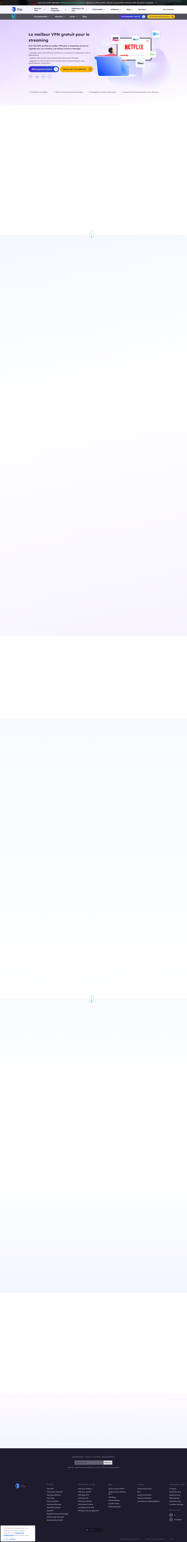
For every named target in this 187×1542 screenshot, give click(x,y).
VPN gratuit (120, 778)
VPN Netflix (50, 370)
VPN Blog (112, 1497)
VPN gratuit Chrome (85, 1504)
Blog (85, 17)
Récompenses (174, 1498)
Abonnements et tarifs (55, 1520)
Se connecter (168, 9)
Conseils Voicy (113, 1503)
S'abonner (107, 1462)
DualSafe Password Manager (57, 1514)
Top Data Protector (54, 1507)
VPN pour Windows (85, 1489)
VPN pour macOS (84, 1492)
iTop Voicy (50, 1498)
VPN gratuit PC (83, 1495)
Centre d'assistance (144, 1489)
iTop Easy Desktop (53, 1495)
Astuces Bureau (114, 1500)
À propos (172, 1489)
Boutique (142, 9)
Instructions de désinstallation (148, 1501)
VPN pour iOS (83, 1498)
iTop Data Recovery (54, 1504)
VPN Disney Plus (82, 373)
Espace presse (174, 1495)
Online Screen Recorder (55, 1517)
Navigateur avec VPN (86, 1507)
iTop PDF (50, 1511)
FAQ (138, 1492)
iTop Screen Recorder (55, 1492)
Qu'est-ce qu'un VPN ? (116, 1489)
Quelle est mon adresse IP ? (117, 1493)
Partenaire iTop (175, 1501)
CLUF (171, 1539)
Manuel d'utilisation (144, 1495)
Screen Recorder (114, 1507)
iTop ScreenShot (53, 1501)
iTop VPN (50, 1489)
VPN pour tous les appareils (88, 1511)
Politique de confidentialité (154, 1539)
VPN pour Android (85, 1501)
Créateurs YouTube (176, 1504)
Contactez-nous (175, 1492)
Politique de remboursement (129, 1539)
